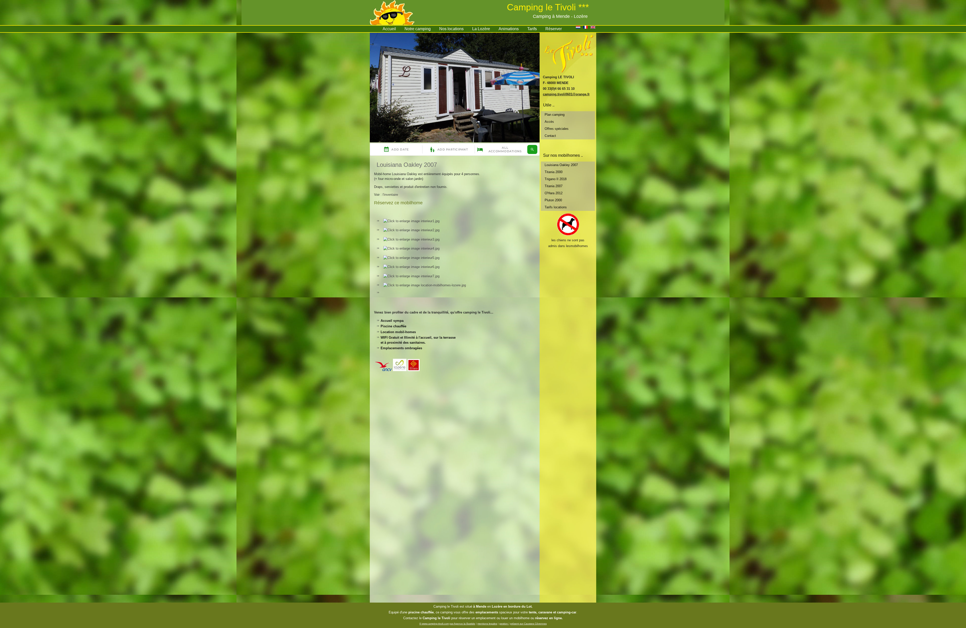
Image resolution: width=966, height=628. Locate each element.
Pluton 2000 (553, 200)
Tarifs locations (556, 207)
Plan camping (555, 114)
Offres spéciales (557, 129)
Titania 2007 (553, 186)
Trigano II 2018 (556, 179)
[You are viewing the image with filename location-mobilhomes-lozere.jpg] (425, 285)
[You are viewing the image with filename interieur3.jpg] (411, 239)
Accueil (389, 29)
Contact (550, 136)
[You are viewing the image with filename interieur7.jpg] (411, 276)
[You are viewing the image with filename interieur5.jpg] (411, 258)
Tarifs (532, 29)
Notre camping (418, 29)
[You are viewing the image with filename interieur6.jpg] (411, 267)
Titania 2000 (553, 172)
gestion (504, 623)
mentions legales (487, 623)
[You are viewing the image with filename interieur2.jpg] (411, 230)
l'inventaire (390, 195)
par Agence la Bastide (462, 623)
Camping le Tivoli (446, 606)
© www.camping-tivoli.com (434, 623)
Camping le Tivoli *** (548, 7)
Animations (509, 29)
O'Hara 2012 (553, 193)
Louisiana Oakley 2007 (407, 164)
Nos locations (451, 29)
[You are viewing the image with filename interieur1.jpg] (411, 221)
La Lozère (481, 29)
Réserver (553, 29)
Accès (549, 122)
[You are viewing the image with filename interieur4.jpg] (411, 248)
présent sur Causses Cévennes (528, 623)
